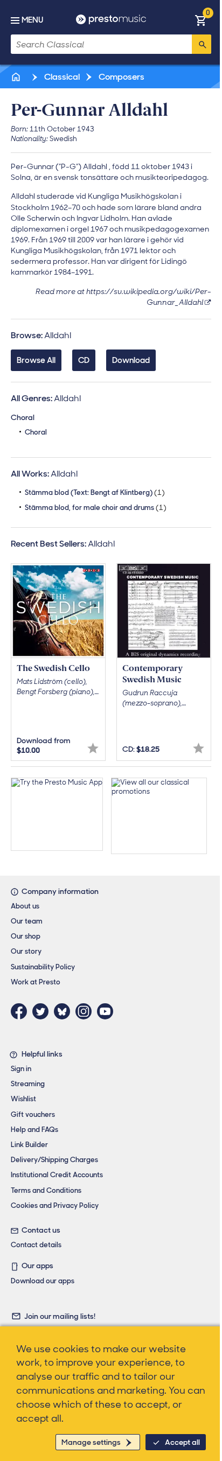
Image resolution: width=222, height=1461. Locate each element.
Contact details (36, 1244)
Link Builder (29, 1144)
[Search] (201, 44)
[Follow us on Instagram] (86, 1011)
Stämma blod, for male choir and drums (95, 507)
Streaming (28, 1083)
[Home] (16, 76)
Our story (26, 951)
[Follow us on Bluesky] (64, 1011)
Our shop (25, 936)
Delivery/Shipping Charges (54, 1159)
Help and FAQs (34, 1129)
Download (131, 360)
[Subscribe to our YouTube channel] (108, 1011)
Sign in (21, 1068)
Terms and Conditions (46, 1190)
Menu (32, 20)
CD (83, 360)
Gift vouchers (33, 1114)
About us (25, 906)
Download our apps (42, 1280)
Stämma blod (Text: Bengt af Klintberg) (95, 492)
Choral (36, 432)
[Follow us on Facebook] (21, 1011)
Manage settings (91, 1442)
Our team (27, 921)
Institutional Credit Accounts (57, 1174)
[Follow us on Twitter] (43, 1011)
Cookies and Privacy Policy (55, 1205)
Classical (61, 76)
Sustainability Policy (43, 966)
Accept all (182, 1442)
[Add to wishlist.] (93, 748)
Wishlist (23, 1098)
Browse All (36, 360)
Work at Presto (35, 982)
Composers (120, 76)
